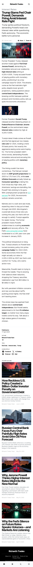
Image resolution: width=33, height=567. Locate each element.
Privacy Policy (16, 558)
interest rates (12, 345)
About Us (8, 556)
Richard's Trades (16, 4)
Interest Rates (9, 9)
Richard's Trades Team (8, 337)
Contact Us (15, 556)
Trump (19, 345)
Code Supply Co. (23, 561)
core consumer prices (14, 231)
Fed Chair (4, 345)
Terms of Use (24, 556)
